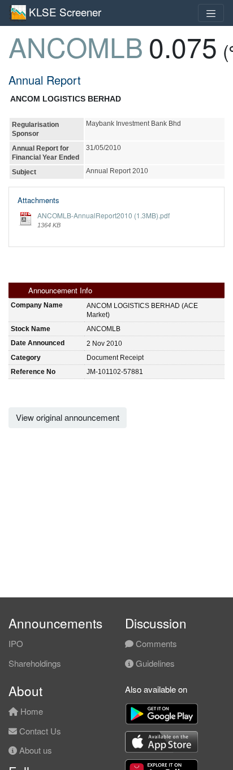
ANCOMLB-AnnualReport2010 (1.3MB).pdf (103, 215)
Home (30, 711)
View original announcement (67, 417)
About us (34, 750)
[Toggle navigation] (211, 13)
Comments (155, 643)
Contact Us (39, 731)
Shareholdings (34, 663)
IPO (15, 643)
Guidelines (154, 663)
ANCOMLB (75, 46)
